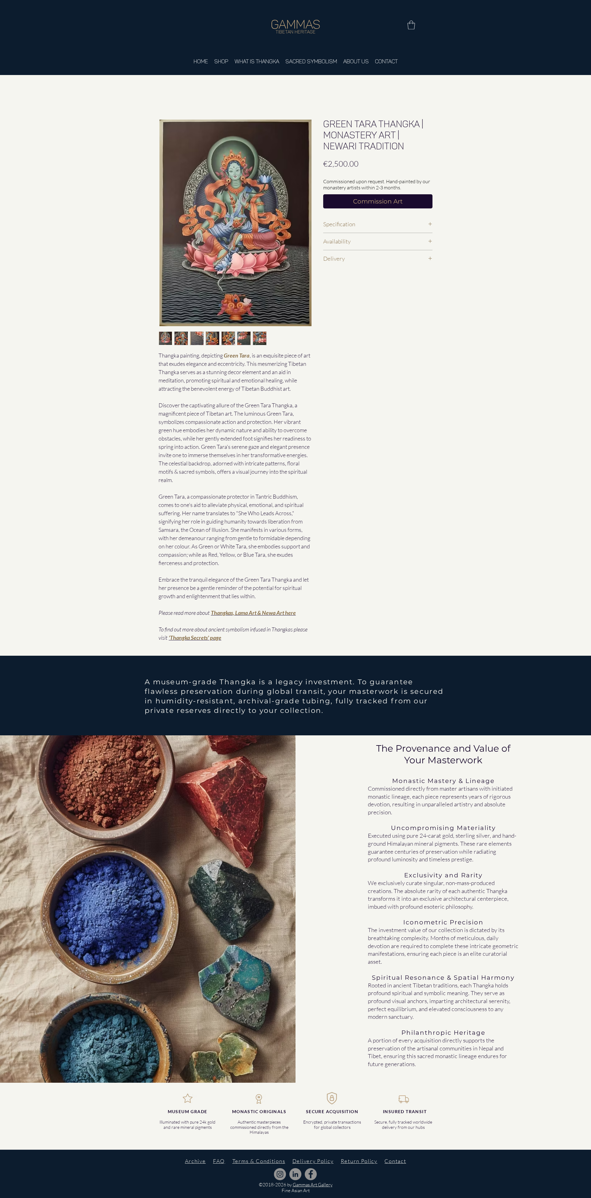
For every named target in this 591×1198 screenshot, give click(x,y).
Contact (395, 1161)
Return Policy (359, 1161)
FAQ (219, 1161)
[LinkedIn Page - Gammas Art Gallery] (295, 1174)
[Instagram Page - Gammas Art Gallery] (280, 1174)
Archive (195, 1161)
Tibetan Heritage (295, 32)
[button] (411, 25)
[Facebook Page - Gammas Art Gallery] (311, 1174)
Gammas (295, 24)
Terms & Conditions (258, 1161)
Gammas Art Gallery (312, 1185)
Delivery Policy (313, 1161)
